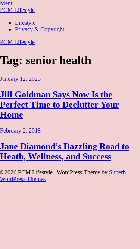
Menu (7, 3)
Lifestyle (25, 22)
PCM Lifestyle (17, 10)
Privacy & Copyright (39, 29)
